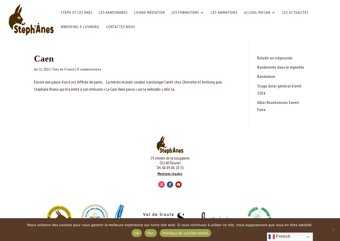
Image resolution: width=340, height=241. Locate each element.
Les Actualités (295, 13)
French (282, 236)
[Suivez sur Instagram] (161, 184)
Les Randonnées (113, 13)
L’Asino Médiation (149, 13)
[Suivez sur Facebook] (170, 184)
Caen (44, 58)
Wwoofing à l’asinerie (80, 27)
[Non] (333, 229)
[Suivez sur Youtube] (178, 184)
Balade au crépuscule (274, 57)
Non (150, 233)
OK (136, 233)
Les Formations (185, 13)
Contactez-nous (120, 27)
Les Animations (224, 13)
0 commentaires (89, 69)
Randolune (266, 76)
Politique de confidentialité (185, 233)
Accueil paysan (257, 13)
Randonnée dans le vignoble (280, 67)
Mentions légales (170, 174)
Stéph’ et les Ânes (76, 13)
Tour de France (63, 69)
